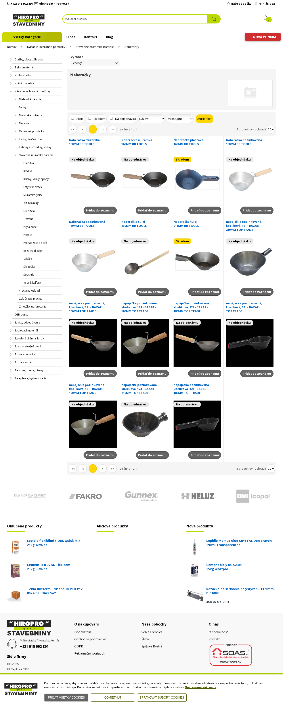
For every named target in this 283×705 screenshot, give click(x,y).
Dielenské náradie (30, 99)
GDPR (78, 646)
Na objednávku (125, 119)
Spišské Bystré (152, 646)
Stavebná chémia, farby (29, 338)
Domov (12, 47)
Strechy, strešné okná (28, 346)
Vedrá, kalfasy (32, 283)
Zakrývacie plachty (30, 298)
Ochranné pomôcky (31, 131)
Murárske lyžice (33, 195)
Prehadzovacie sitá (35, 243)
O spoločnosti (219, 632)
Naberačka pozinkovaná (244, 142)
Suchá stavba (23, 362)
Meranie (24, 123)
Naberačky (131, 47)
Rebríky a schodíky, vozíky (35, 147)
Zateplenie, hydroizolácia (30, 378)
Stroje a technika (25, 354)
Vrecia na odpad (29, 290)
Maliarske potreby (30, 115)
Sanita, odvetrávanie (27, 322)
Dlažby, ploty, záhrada (29, 59)
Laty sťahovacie (33, 187)
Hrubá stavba (23, 75)
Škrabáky (29, 267)
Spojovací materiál (26, 330)
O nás (70, 37)
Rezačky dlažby (32, 251)
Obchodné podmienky (90, 639)
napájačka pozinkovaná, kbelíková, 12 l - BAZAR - (244, 226)
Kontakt (90, 37)
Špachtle (28, 275)
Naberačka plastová (188, 142)
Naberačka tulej (134, 224)
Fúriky (22, 107)
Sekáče (27, 259)
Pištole (27, 235)
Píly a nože (30, 227)
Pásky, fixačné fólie (30, 139)
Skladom (99, 119)
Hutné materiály (24, 83)
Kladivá (28, 171)
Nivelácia (29, 211)
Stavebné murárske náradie (95, 47)
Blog (109, 37)
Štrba (145, 639)
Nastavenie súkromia (200, 687)
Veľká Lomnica (152, 632)
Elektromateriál (24, 67)
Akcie (80, 119)
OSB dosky (21, 314)
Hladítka (28, 163)
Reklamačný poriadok (89, 653)
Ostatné (28, 219)
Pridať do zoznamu (100, 210)
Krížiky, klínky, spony (36, 179)
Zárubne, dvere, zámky (29, 370)
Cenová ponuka (262, 37)
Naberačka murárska (84, 142)
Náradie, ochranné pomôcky (46, 47)
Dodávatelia (83, 632)
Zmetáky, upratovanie (32, 306)
